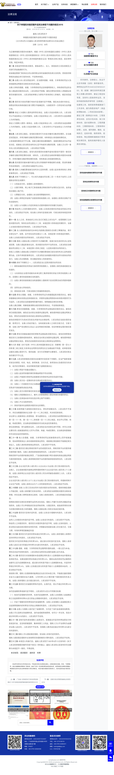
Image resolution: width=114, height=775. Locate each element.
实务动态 (64, 4)
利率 (39, 653)
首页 (36, 4)
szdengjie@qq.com (59, 746)
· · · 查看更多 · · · (91, 152)
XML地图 (54, 766)
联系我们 (103, 4)
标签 (16, 653)
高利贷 (32, 653)
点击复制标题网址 (41, 27)
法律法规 (94, 4)
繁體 (19, 4)
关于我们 (44, 4)
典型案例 (73, 4)
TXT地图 (60, 766)
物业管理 (85, 4)
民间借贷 (24, 653)
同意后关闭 (57, 390)
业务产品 (55, 4)
